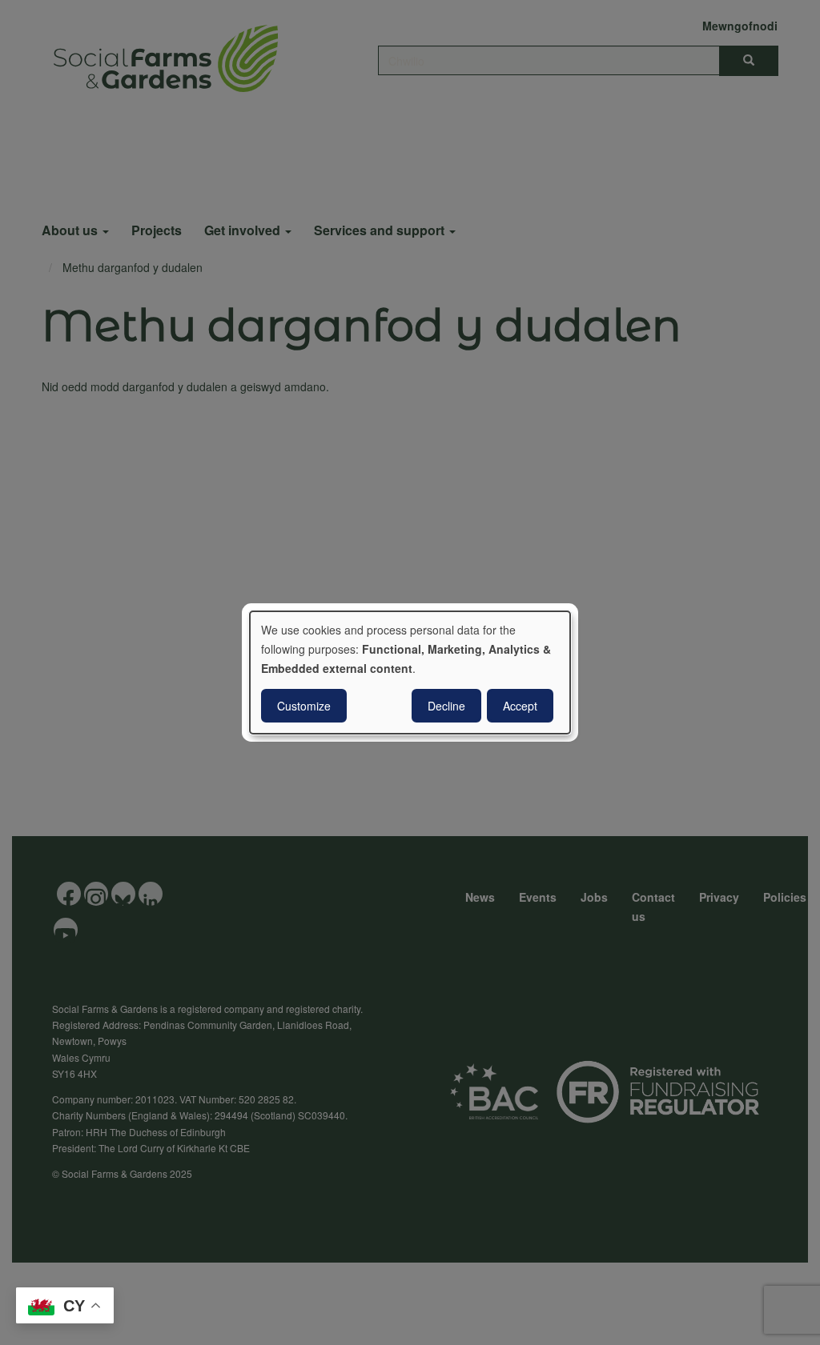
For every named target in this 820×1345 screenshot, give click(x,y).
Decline (446, 706)
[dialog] (410, 673)
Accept (520, 706)
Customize (304, 706)
